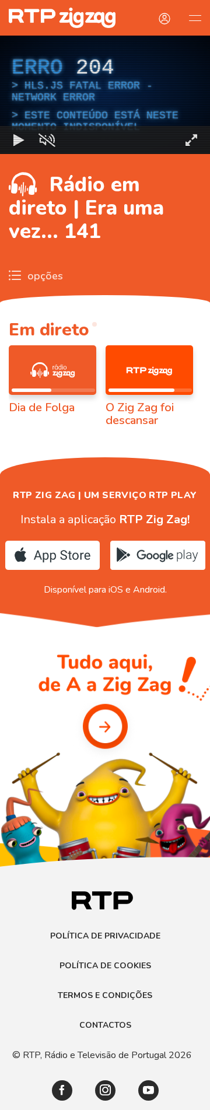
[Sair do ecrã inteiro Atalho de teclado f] (191, 1096)
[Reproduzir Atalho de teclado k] (19, 1096)
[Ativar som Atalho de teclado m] (47, 1096)
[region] (105, 555)
